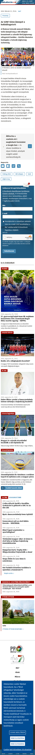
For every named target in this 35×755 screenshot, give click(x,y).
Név (4, 206)
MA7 (17, 668)
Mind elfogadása (17, 744)
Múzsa (17, 677)
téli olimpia (19, 174)
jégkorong (6, 179)
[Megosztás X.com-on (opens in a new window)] (19, 166)
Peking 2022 (7, 174)
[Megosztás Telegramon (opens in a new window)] (13, 166)
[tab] (4, 497)
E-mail (5, 213)
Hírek (17, 672)
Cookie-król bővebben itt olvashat (17, 749)
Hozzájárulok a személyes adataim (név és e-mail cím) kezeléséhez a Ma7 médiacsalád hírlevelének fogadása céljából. (18, 225)
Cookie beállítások (17, 732)
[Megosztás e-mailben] (2, 166)
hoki (29, 174)
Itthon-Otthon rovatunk (12, 629)
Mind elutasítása (17, 738)
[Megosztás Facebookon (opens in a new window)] (8, 166)
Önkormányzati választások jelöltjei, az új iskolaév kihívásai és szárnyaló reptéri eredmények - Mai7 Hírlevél (17, 586)
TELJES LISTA (8, 573)
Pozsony (5, 15)
